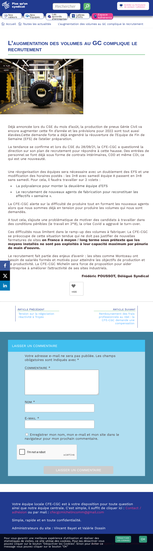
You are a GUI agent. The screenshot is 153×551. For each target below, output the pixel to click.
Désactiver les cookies (123, 539)
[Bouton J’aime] (73, 286)
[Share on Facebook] (5, 266)
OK (143, 539)
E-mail (32, 418)
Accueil (11, 24)
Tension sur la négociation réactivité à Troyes (36, 315)
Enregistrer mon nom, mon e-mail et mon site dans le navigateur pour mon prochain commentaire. (72, 437)
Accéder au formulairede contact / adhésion (134, 6)
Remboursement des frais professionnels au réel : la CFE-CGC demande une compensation (116, 318)
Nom (30, 402)
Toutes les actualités (37, 24)
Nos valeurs (12, 16)
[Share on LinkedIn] (5, 286)
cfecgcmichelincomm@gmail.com (77, 512)
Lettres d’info (80, 16)
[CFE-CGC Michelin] (6, 5)
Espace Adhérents (105, 16)
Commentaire (37, 368)
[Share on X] (5, 276)
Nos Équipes (35, 16)
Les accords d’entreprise (59, 16)
